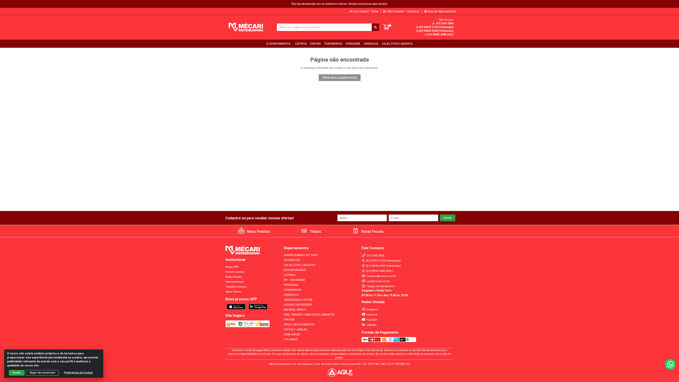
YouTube (371, 319)
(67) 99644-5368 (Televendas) (436, 30)
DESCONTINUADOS (295, 270)
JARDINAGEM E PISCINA (298, 299)
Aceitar (17, 372)
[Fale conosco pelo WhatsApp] (670, 364)
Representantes (234, 281)
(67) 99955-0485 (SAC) (440, 34)
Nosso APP (232, 266)
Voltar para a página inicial (339, 77)
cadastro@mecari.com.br (381, 276)
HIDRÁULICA (291, 294)
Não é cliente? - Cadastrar (403, 11)
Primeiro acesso (235, 271)
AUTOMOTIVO (292, 260)
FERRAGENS (291, 284)
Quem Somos (233, 291)
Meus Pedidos (258, 231)
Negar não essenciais (42, 372)
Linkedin (371, 324)
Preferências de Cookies (78, 372)
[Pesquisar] (375, 27)
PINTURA (289, 319)
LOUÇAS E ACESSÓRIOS (298, 304)
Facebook (372, 314)
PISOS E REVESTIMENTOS (299, 324)
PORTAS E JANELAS (295, 329)
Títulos (315, 231)
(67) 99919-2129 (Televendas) (436, 27)
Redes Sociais (233, 276)
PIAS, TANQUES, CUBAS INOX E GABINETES (309, 314)
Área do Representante (442, 11)
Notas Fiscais (372, 231)
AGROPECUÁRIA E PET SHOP (301, 255)
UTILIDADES (291, 339)
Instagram (372, 309)
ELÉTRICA (289, 275)
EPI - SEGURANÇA (294, 280)
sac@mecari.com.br (378, 281)
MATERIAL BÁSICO (295, 309)
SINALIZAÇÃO (292, 334)
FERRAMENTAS (293, 289)
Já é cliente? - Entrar (365, 11)
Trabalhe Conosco (236, 286)
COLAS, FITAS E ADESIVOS (299, 265)
